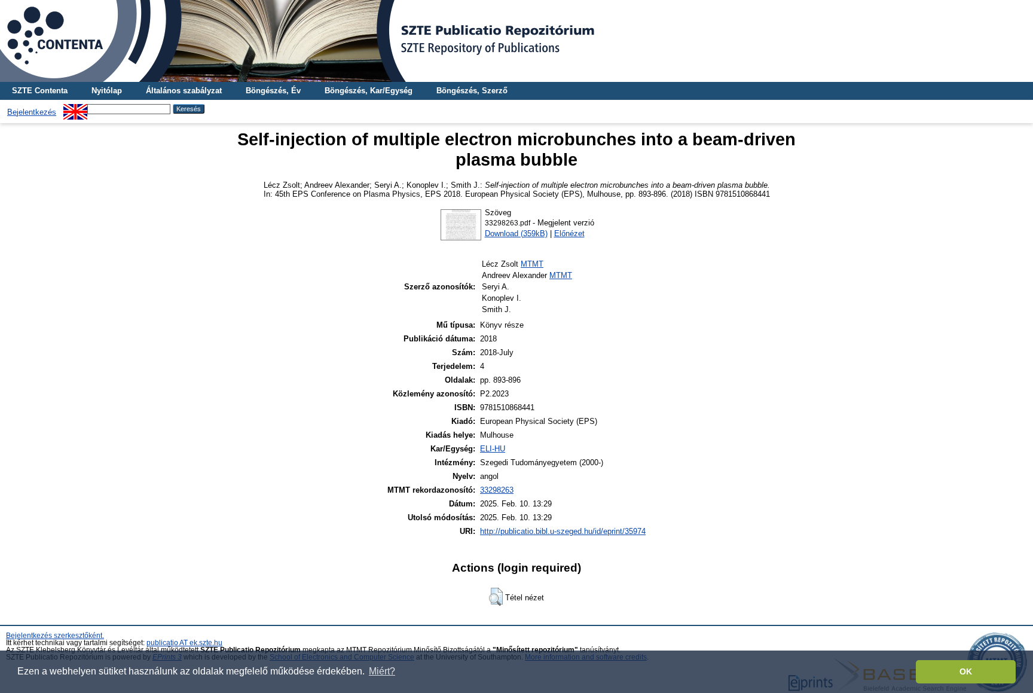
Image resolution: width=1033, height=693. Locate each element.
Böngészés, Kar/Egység (368, 90)
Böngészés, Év (273, 90)
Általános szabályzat (184, 90)
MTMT (532, 264)
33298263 (497, 490)
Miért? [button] (382, 671)
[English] (75, 108)
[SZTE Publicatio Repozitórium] (516, 41)
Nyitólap (106, 90)
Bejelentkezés (31, 112)
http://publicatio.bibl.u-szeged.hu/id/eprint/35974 (563, 531)
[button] (496, 597)
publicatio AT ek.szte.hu (184, 642)
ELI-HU (492, 448)
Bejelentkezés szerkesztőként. (55, 635)
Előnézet (569, 233)
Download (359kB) (516, 233)
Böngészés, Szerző (472, 90)
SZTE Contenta (40, 90)
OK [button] (965, 671)
